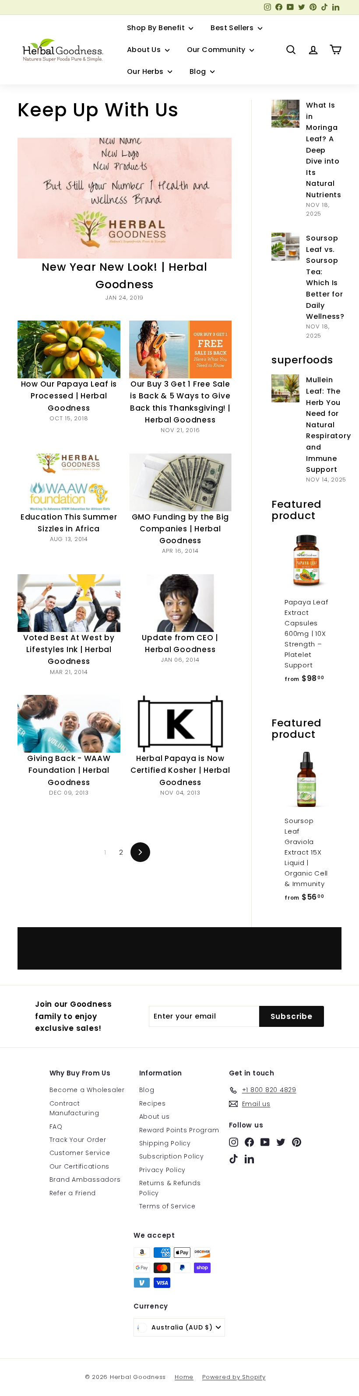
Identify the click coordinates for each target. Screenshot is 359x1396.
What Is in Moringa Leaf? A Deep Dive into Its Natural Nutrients (323, 150)
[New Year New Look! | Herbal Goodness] (125, 198)
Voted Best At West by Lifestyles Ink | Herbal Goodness (69, 649)
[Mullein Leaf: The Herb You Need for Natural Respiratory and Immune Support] (285, 388)
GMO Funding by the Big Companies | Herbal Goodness (180, 529)
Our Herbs (146, 71)
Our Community (217, 50)
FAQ (56, 1126)
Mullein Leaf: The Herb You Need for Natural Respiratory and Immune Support (328, 425)
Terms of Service (167, 1206)
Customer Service (79, 1152)
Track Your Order (77, 1139)
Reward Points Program (179, 1130)
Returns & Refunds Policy (170, 1188)
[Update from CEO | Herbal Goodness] (180, 603)
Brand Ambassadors (85, 1179)
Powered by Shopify (234, 1377)
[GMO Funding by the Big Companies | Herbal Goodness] (180, 482)
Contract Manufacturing (74, 1108)
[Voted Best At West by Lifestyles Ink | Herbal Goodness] (69, 603)
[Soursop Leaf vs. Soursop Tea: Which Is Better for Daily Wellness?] (285, 247)
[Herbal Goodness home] (61, 50)
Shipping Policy (165, 1143)
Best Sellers (233, 28)
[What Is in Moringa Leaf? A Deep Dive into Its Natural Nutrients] (285, 114)
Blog (199, 71)
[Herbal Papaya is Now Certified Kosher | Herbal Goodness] (180, 724)
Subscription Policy (171, 1156)
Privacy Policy (162, 1170)
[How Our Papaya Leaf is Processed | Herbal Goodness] (69, 349)
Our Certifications (79, 1166)
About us (154, 1116)
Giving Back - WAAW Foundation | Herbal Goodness (69, 770)
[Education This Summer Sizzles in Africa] (69, 482)
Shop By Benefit (157, 28)
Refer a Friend (72, 1193)
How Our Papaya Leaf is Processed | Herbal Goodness (69, 396)
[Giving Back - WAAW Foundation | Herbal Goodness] (69, 724)
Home (184, 1377)
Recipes (152, 1103)
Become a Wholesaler (87, 1089)
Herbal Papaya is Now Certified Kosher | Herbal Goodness (180, 770)
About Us (145, 50)
